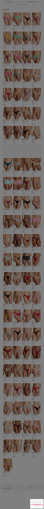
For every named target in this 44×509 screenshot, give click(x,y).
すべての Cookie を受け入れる (37, 504)
